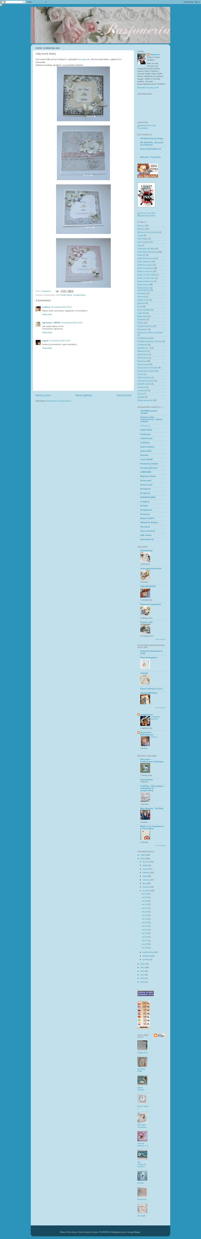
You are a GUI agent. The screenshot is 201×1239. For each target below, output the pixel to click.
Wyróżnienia (142, 354)
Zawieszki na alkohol (146, 371)
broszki (140, 374)
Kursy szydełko (143, 310)
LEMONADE (145, 472)
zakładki (140, 397)
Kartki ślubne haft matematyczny (144, 289)
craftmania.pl (146, 438)
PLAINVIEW (104, 1232)
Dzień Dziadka (143, 242)
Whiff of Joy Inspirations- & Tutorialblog (152, 827)
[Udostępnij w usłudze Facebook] (69, 291)
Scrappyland (146, 510)
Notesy (140, 323)
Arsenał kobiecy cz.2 (142, 1144)
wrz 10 (145, 904)
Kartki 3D (141, 255)
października (148, 952)
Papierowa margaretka (150, 604)
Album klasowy (140, 1089)
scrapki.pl (144, 502)
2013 (142, 971)
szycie (140, 394)
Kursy (139, 306)
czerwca (146, 880)
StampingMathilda (148, 693)
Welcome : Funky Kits (150, 157)
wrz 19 (145, 922)
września (147, 891)
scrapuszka (142, 390)
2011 (142, 964)
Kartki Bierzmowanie (146, 258)
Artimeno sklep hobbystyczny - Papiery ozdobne (151, 419)
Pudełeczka (142, 345)
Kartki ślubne (66, 295)
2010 (142, 859)
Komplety (141, 293)
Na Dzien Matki (141, 1070)
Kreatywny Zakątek (149, 464)
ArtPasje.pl (145, 426)
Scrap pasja (145, 480)
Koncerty (141, 297)
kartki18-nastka (144, 384)
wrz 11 (145, 908)
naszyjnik (141, 387)
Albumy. (140, 226)
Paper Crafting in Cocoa (151, 689)
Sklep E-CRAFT (147, 518)
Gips (139, 245)
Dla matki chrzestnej (141, 1126)
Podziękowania (143, 338)
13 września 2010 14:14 (59, 341)
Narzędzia (141, 319)
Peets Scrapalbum (148, 658)
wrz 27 (145, 941)
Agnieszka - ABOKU (51, 323)
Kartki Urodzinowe (145, 268)
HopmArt (144, 455)
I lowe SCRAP (146, 459)
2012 (142, 967)
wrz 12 (145, 912)
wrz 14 (145, 915)
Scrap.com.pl (146, 485)
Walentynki (142, 351)
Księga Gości (143, 300)
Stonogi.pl (145, 527)
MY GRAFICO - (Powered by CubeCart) (151, 144)
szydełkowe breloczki (155, 718)
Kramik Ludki (146, 622)
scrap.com (85, 59)
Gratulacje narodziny (146, 249)
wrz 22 (145, 926)
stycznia (146, 862)
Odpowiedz (47, 314)
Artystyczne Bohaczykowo (146, 733)
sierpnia (146, 887)
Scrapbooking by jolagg (151, 138)
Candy (140, 235)
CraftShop (145, 443)
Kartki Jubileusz (144, 262)
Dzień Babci (142, 239)
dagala (45, 341)
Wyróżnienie (142, 358)
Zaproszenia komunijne (147, 368)
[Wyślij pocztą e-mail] (61, 291)
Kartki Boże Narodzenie (147, 252)
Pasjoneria (155, 54)
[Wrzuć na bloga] (64, 291)
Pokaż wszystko (160, 639)
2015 (142, 978)
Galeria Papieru (147, 447)
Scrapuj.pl (145, 514)
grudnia (146, 959)
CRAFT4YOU (146, 430)
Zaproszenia (142, 364)
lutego (145, 865)
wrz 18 (145, 919)
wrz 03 (145, 894)
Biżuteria (141, 229)
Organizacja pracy (145, 326)
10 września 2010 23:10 (71, 323)
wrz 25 (145, 933)
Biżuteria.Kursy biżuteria (147, 232)
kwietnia (146, 873)
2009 (142, 855)
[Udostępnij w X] (67, 291)
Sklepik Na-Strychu (149, 522)
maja (145, 876)
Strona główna (83, 395)
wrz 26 (145, 937)
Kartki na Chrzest (144, 271)
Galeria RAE (145, 451)
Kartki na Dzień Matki (146, 275)
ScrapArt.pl (145, 489)
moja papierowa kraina (150, 568)
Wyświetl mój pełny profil (148, 88)
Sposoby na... (143, 348)
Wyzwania (141, 361)
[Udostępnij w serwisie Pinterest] (72, 291)
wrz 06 (145, 901)
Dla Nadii (141, 1216)
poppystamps (146, 780)
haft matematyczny (145, 381)
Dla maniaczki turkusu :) (141, 1164)
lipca (145, 883)
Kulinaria (141, 303)
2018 (142, 982)
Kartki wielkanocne (145, 281)
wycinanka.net (147, 539)
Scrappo (144, 506)
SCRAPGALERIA (147, 497)
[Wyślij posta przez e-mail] (57, 291)
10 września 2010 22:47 (61, 307)
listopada (147, 956)
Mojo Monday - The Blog (151, 808)
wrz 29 (145, 944)
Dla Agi (140, 1183)
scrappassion (146, 715)
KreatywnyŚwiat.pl (149, 468)
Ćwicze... (154, 737)
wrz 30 (145, 948)
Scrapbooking (79, 295)
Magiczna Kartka (148, 476)
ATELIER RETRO (148, 586)
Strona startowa (147, 531)
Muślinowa (142, 1199)
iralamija (144, 673)
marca (146, 869)
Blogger (137, 1232)
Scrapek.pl (145, 493)
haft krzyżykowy (144, 377)
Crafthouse (145, 434)
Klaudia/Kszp (146, 551)
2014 (142, 975)
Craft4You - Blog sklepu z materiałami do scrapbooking (152, 788)
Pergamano (142, 329)
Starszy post (124, 395)
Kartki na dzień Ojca (146, 278)
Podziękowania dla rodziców (149, 341)
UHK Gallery (146, 535)
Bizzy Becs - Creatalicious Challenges (152, 760)
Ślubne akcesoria (144, 400)
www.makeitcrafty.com (150, 149)
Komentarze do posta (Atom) (58, 401)
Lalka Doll (141, 313)
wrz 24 (145, 930)
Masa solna (142, 316)
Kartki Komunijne (144, 265)
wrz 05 (145, 897)
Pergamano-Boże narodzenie (150, 333)
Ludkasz (46, 307)
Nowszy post (43, 395)
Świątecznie (142, 1053)
